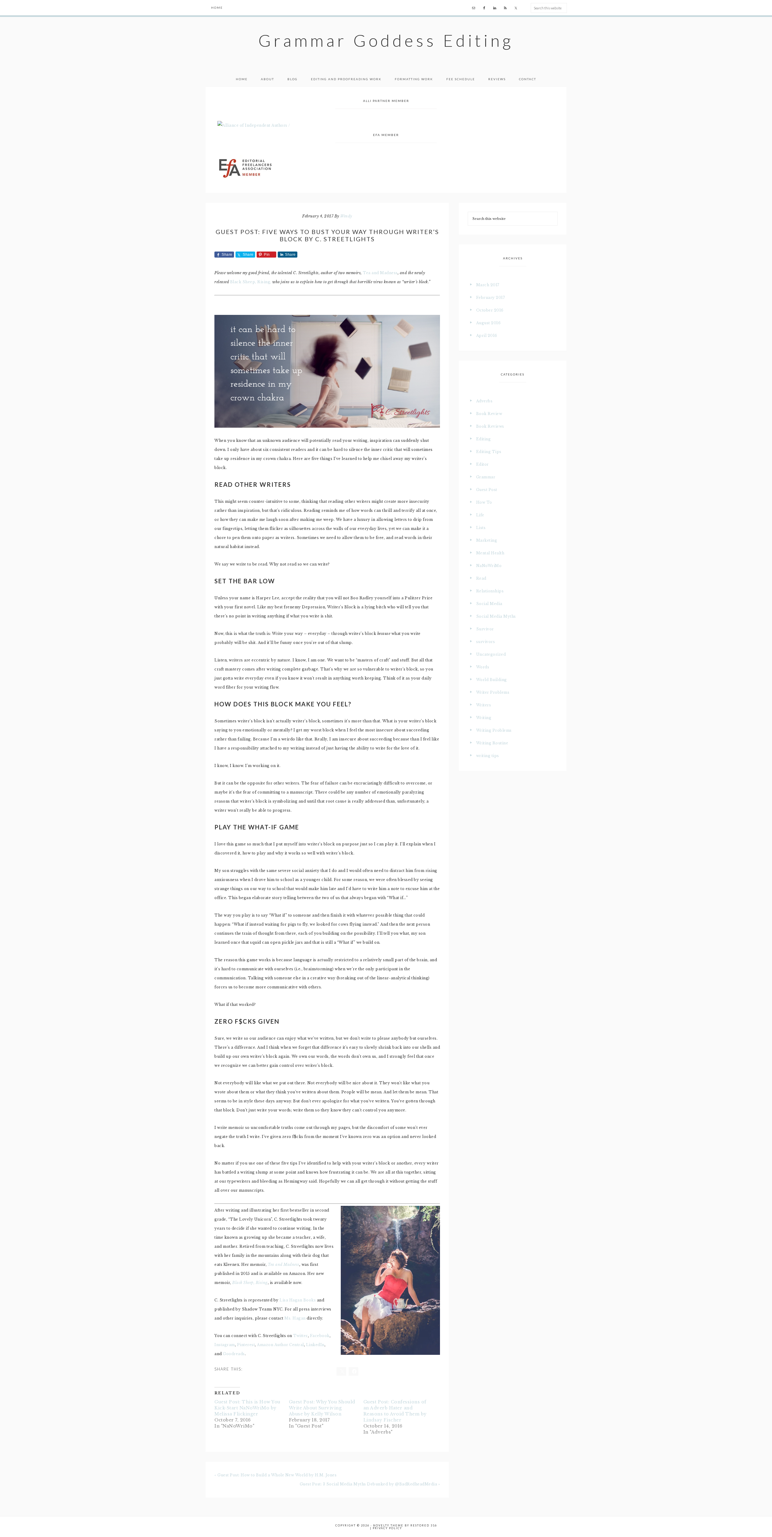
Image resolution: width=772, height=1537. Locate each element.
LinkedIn (315, 1344)
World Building (491, 679)
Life (480, 515)
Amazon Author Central (280, 1344)
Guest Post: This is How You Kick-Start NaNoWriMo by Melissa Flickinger (247, 1408)
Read (481, 578)
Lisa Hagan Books (298, 1300)
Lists (481, 527)
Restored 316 (423, 1525)
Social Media (489, 603)
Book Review (489, 413)
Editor (482, 464)
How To (484, 502)
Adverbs (484, 401)
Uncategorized (491, 654)
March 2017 (487, 285)
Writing (484, 717)
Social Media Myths (496, 616)
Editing (483, 439)
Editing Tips (488, 451)
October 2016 (490, 310)
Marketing (486, 540)
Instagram (224, 1344)
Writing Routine (492, 743)
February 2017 (490, 297)
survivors (485, 641)
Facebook (320, 1335)
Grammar (485, 477)
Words (482, 667)
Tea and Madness (380, 273)
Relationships (490, 591)
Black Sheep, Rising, (250, 282)
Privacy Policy (387, 1528)
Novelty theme (388, 1525)
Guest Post (486, 489)
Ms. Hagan (295, 1318)
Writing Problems (494, 730)
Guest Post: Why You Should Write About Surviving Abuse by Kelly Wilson (322, 1408)
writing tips (487, 755)
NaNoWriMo (489, 565)
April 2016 (486, 335)
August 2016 (488, 323)
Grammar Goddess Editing (386, 40)
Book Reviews (490, 426)
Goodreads (234, 1354)
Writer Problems (493, 692)
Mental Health (490, 553)
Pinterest (246, 1344)
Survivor (485, 629)
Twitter (300, 1335)
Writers (483, 705)
